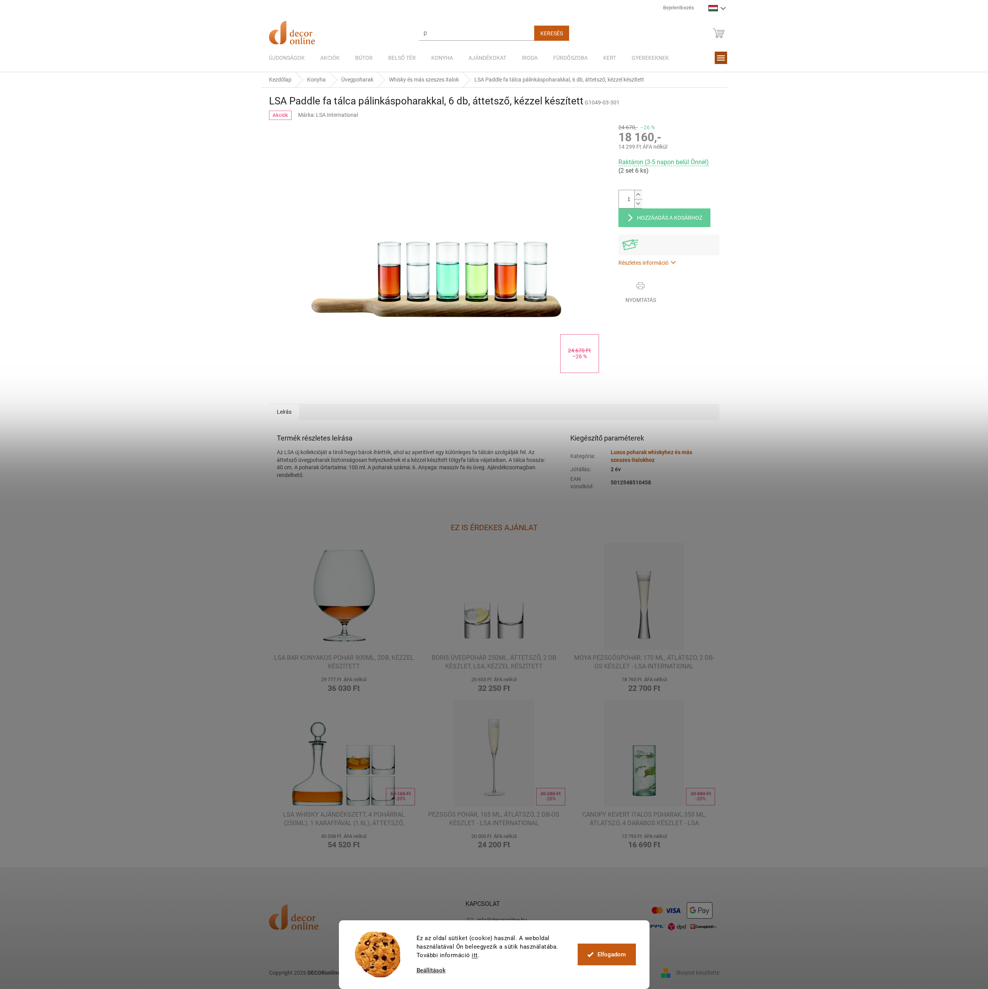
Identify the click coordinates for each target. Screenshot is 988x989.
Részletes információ (643, 263)
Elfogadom (611, 954)
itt (475, 955)
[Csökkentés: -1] (638, 203)
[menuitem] (287, 58)
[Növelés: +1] (638, 194)
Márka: (328, 115)
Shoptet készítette (697, 973)
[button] (344, 683)
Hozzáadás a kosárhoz (669, 218)
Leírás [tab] (284, 412)
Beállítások (431, 970)
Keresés (551, 33)
